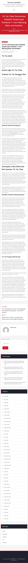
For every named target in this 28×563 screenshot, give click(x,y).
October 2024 (7, 462)
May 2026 (6, 402)
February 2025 (7, 449)
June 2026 (6, 399)
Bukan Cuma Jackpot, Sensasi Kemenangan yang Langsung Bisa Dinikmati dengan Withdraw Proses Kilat (14, 363)
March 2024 (6, 484)
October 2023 (7, 500)
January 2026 (6, 415)
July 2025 (6, 434)
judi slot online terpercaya (7, 52)
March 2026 (6, 408)
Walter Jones (5, 51)
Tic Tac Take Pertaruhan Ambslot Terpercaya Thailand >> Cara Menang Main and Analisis (14, 31)
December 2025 (7, 418)
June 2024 (6, 474)
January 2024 (6, 490)
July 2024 (6, 471)
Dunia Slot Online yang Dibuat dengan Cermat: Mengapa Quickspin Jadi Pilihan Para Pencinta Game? (13, 373)
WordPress (13, 559)
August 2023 (6, 506)
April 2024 (6, 481)
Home (14, 28)
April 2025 (6, 443)
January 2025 (6, 452)
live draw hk (5, 534)
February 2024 (7, 487)
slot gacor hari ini (13, 132)
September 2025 (7, 427)
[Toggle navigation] (14, 10)
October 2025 (7, 424)
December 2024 (7, 456)
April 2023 (6, 518)
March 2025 (6, 446)
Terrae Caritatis (14, 2)
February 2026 (7, 412)
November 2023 (7, 496)
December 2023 (7, 493)
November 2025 (7, 421)
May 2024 (6, 478)
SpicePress (22, 559)
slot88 (4, 531)
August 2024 (6, 468)
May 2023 (6, 515)
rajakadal (4, 536)
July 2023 (6, 509)
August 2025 (6, 430)
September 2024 (7, 465)
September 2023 (7, 503)
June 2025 (6, 437)
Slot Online (12, 51)
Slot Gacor (5, 542)
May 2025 (6, 440)
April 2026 (6, 405)
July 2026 (6, 396)
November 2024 (7, 459)
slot (3, 539)
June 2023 (6, 512)
